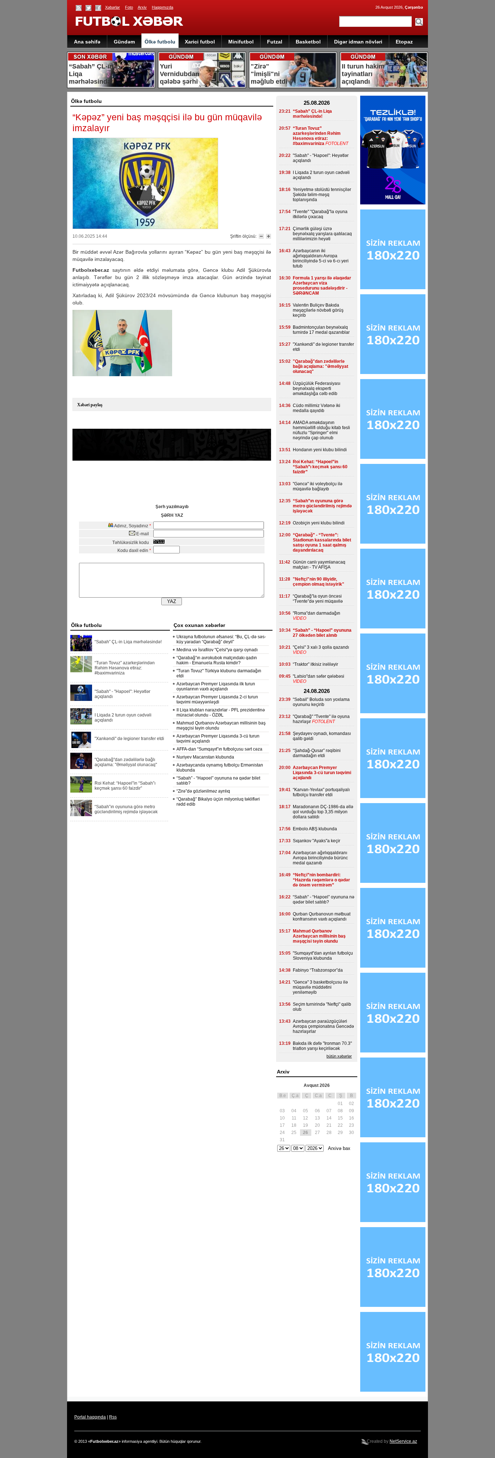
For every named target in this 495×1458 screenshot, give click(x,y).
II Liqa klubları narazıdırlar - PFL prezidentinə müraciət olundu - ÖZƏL (220, 712)
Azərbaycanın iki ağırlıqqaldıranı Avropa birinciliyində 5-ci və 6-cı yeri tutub (321, 258)
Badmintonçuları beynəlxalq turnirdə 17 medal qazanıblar (321, 330)
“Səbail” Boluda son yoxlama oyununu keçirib (321, 702)
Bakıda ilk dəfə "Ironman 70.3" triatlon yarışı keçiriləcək (322, 1046)
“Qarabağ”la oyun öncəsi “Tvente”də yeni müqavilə (318, 599)
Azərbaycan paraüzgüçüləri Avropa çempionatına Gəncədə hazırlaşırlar (323, 1026)
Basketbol (308, 42)
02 (351, 1103)
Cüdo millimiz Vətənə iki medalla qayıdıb (316, 408)
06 (317, 1110)
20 (317, 1125)
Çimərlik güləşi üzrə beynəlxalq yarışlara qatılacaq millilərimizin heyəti (322, 233)
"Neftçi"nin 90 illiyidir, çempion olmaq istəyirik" (318, 582)
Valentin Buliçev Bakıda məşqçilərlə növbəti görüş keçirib (318, 310)
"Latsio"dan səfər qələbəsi (318, 676)
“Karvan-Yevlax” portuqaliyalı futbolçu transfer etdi (321, 792)
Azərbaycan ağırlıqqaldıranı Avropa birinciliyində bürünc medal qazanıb (320, 857)
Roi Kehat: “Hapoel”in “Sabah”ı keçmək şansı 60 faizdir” (125, 786)
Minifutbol (241, 42)
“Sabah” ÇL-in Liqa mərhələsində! (128, 641)
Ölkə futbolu (160, 42)
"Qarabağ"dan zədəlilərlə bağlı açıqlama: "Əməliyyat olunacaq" (126, 762)
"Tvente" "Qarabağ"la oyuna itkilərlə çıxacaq (320, 214)
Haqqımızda (162, 7)
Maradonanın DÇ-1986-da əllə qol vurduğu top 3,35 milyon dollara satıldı (323, 811)
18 (293, 1125)
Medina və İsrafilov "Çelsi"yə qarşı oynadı (217, 649)
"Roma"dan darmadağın (316, 613)
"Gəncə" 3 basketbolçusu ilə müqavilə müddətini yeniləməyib (320, 987)
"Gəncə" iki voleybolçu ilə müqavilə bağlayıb (317, 486)
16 (351, 1118)
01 (340, 1103)
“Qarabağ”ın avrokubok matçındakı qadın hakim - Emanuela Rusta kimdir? (216, 660)
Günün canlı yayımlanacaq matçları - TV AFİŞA (319, 565)
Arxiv (142, 7)
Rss (113, 1417)
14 (329, 1118)
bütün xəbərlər (339, 1056)
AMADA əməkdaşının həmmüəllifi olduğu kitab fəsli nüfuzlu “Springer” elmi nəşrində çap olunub (321, 430)
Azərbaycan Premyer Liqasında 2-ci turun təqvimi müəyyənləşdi (217, 699)
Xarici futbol (200, 42)
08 (340, 1110)
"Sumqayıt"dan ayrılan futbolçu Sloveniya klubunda (323, 956)
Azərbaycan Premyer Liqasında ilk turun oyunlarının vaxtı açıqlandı (215, 686)
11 (294, 1118)
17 (282, 1125)
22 (340, 1125)
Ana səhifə (87, 42)
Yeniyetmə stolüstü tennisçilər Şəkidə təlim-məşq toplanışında (322, 194)
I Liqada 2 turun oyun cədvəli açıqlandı (123, 718)
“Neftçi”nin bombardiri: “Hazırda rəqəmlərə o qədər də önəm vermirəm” (321, 880)
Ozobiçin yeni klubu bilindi (319, 523)
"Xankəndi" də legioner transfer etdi (129, 738)
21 (329, 1125)
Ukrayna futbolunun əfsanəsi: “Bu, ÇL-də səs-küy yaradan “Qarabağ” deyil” (221, 639)
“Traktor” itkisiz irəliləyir (315, 664)
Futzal (274, 42)
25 (293, 1132)
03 (282, 1110)
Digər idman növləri (358, 42)
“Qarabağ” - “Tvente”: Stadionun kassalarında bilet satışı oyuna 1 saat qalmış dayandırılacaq (322, 542)
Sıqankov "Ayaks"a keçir (316, 840)
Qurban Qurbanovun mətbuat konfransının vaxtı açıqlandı (321, 916)
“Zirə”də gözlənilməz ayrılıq (203, 791)
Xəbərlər (112, 7)
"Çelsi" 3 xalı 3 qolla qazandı (321, 647)
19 (305, 1125)
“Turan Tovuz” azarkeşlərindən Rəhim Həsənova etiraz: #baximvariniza (125, 668)
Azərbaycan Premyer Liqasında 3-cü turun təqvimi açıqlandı (322, 772)
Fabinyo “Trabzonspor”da (318, 970)
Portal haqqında (90, 1417)
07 (329, 1110)
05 (305, 1110)
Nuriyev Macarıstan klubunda (205, 757)
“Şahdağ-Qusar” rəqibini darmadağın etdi (317, 753)
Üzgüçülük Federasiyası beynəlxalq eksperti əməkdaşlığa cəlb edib (316, 388)
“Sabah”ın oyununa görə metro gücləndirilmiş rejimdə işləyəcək (126, 809)
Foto (129, 7)
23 (351, 1125)
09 (351, 1110)
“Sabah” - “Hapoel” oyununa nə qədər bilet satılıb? (323, 899)
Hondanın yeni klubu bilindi (320, 449)
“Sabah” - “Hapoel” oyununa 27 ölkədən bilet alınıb (322, 633)
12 (305, 1118)
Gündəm (124, 42)
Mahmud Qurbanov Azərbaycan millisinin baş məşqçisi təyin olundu (319, 936)
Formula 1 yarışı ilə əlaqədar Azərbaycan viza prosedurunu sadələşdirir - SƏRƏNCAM (322, 285)
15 (340, 1118)
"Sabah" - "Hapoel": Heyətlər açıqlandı (122, 694)
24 (282, 1132)
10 (282, 1118)
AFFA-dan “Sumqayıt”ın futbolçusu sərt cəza (219, 749)
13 (317, 1118)
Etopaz (404, 42)
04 (293, 1110)
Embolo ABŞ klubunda (315, 828)
